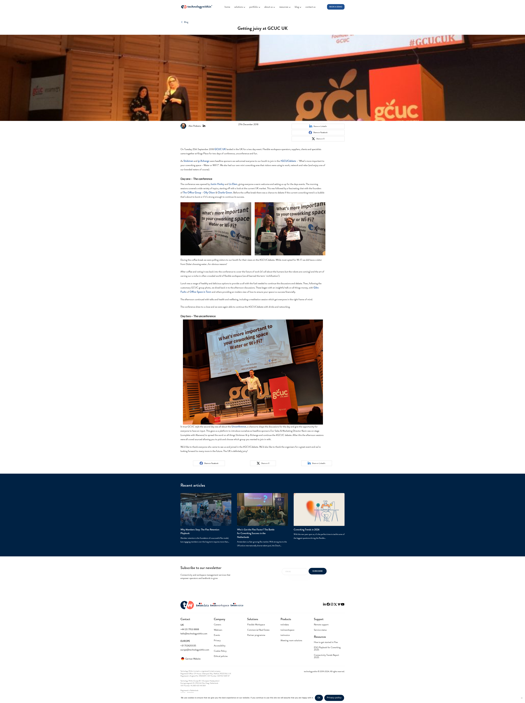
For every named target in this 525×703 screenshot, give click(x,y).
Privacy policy (334, 697)
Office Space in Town (200, 292)
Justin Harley (217, 184)
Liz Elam (233, 184)
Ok (318, 697)
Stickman (188, 161)
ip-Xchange (203, 161)
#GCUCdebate (288, 161)
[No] (521, 698)
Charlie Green (225, 192)
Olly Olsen (209, 192)
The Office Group (192, 192)
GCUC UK (220, 149)
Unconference (238, 426)
